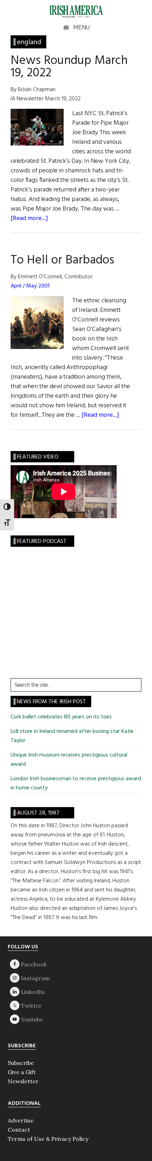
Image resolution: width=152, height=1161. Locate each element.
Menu (81, 27)
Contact (19, 1129)
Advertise (21, 1120)
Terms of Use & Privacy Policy (48, 1138)
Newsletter (23, 1081)
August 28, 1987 (38, 813)
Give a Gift (22, 1072)
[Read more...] (29, 218)
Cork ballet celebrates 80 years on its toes (61, 717)
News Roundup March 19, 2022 (69, 67)
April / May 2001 (30, 286)
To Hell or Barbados (62, 260)
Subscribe (21, 1062)
